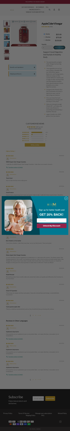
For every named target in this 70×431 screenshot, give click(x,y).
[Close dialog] (66, 198)
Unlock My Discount (51, 226)
